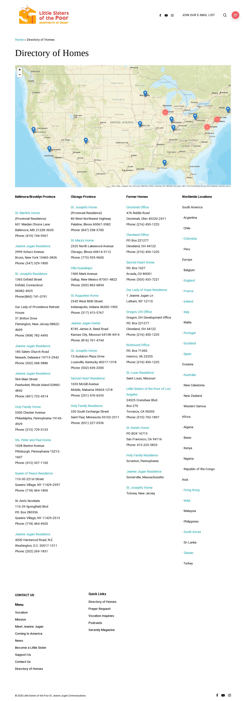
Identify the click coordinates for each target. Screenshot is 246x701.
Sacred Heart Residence (88, 378)
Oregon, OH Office (139, 312)
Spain (187, 354)
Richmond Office (137, 345)
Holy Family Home (28, 407)
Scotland (190, 343)
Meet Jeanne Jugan (29, 626)
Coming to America (28, 633)
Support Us (23, 654)
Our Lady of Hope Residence (146, 290)
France (188, 291)
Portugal (189, 333)
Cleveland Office (137, 234)
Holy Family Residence (86, 406)
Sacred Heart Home (140, 262)
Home (19, 39)
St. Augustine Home (84, 295)
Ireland (188, 301)
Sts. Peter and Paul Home (33, 440)
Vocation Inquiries (101, 616)
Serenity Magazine (102, 630)
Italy (186, 312)
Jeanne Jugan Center (86, 323)
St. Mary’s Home (82, 240)
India (187, 500)
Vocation (21, 612)
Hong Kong (191, 490)
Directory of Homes (29, 668)
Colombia (190, 238)
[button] (235, 15)
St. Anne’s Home (137, 427)
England (189, 280)
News (19, 640)
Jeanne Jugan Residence (32, 246)
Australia (190, 375)
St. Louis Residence (140, 372)
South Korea (192, 532)
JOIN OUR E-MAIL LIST (198, 15)
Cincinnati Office (137, 207)
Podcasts (95, 623)
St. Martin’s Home (27, 213)
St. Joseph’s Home (84, 207)
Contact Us (23, 661)
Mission (20, 619)
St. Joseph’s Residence (31, 273)
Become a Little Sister (30, 647)
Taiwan (188, 553)
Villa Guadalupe (81, 268)
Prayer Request (99, 608)
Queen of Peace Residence (34, 473)
